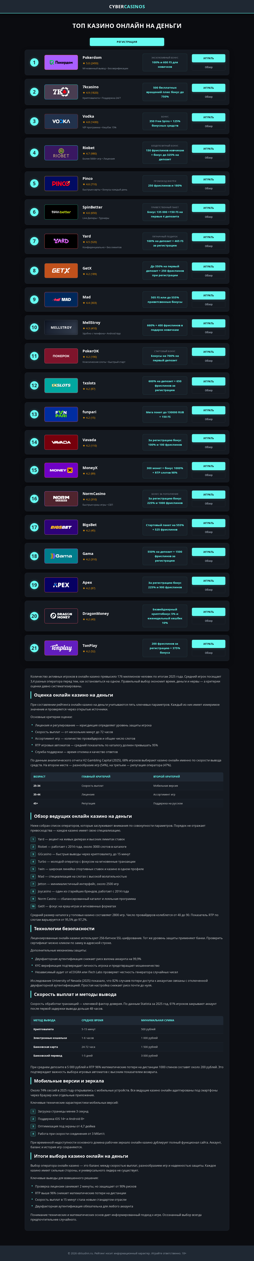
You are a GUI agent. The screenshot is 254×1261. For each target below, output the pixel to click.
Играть (208, 58)
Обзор (209, 67)
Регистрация (127, 42)
